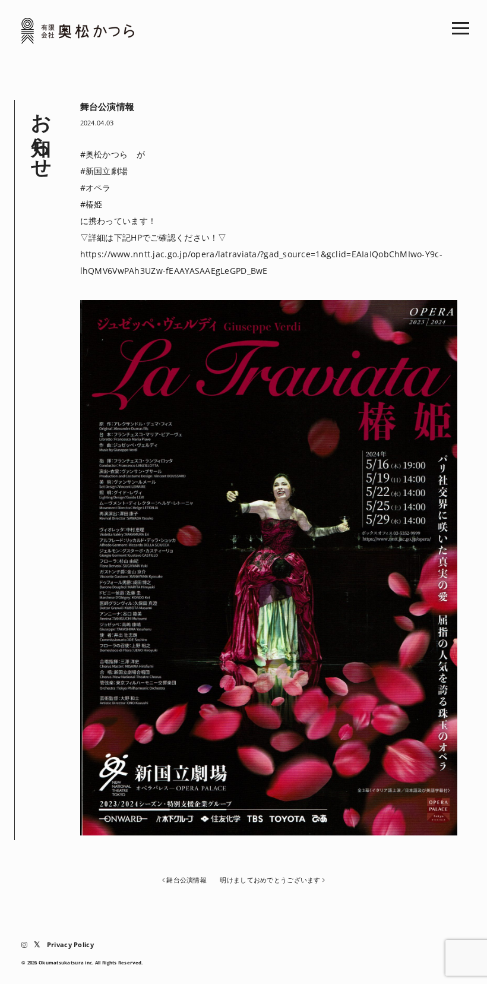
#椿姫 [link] (91, 204)
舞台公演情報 (186, 879)
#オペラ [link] (95, 187)
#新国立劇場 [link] (104, 170)
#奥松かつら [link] (104, 154)
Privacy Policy (70, 944)
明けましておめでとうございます (270, 879)
